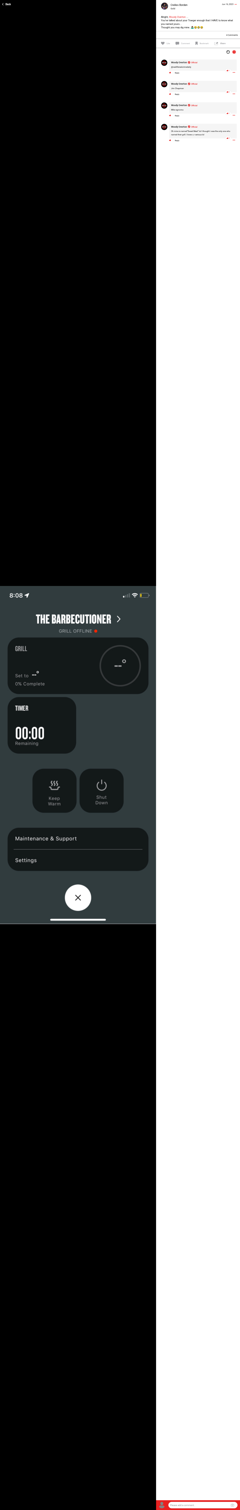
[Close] (7, 4)
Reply (177, 73)
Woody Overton (177, 17)
